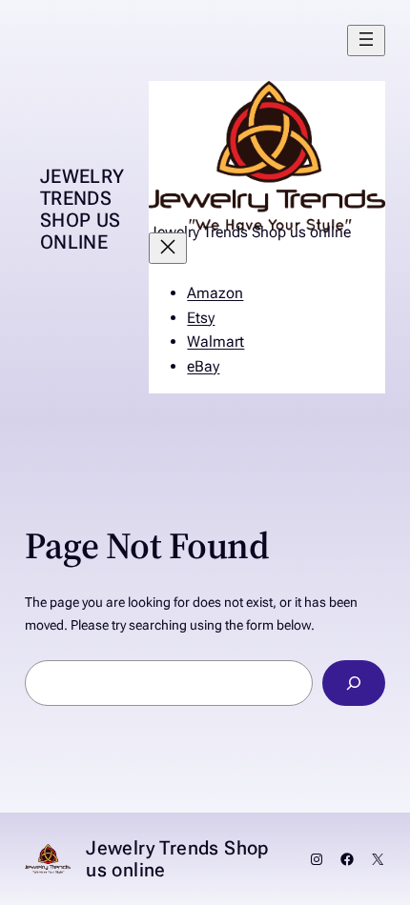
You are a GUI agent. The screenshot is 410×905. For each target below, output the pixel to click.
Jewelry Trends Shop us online (82, 209)
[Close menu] (168, 248)
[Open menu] (366, 40)
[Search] (354, 682)
